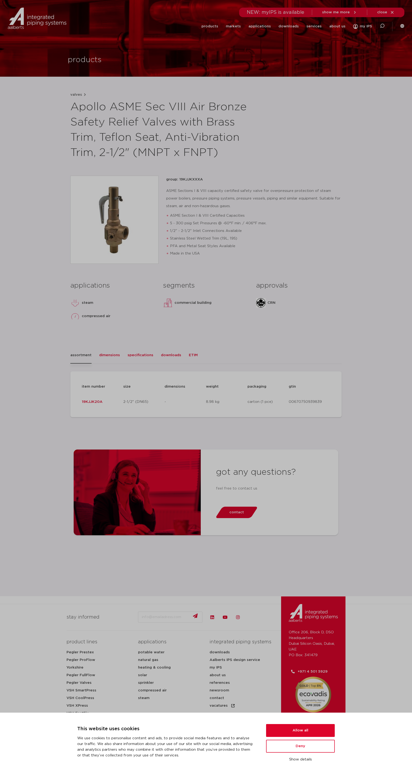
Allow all (300, 730)
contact (217, 698)
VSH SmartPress (81, 690)
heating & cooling (154, 667)
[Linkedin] (212, 617)
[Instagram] (238, 617)
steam (143, 698)
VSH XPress (77, 705)
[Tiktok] (250, 617)
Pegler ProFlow (81, 660)
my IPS (216, 667)
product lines (82, 642)
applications (259, 26)
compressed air (152, 690)
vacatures (219, 705)
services (314, 26)
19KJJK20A (92, 402)
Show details (300, 759)
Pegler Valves (79, 683)
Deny (300, 746)
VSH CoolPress (80, 698)
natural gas (148, 660)
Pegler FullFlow (81, 675)
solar (142, 675)
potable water (151, 652)
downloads (288, 26)
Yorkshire (75, 667)
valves (76, 94)
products (209, 26)
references (220, 683)
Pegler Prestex (80, 652)
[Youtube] (225, 617)
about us (337, 26)
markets (233, 26)
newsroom (219, 690)
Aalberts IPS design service (235, 660)
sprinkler (146, 683)
